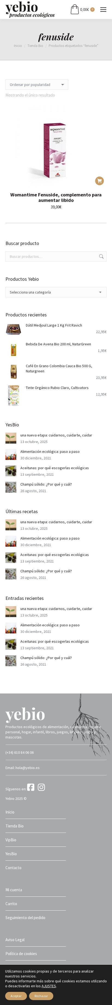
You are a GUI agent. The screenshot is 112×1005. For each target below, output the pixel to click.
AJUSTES (49, 985)
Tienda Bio (14, 825)
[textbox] (30, 292)
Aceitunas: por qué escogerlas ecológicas (54, 467)
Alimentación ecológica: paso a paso (50, 451)
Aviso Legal (14, 939)
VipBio (10, 839)
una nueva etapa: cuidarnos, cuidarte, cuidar (56, 435)
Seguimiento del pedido (25, 917)
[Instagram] (42, 788)
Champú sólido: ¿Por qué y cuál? (46, 484)
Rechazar (41, 996)
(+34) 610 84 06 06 (19, 752)
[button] (99, 181)
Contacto (13, 867)
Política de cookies (21, 953)
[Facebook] (32, 788)
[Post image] (10, 438)
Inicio (9, 812)
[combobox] (56, 292)
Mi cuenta (13, 889)
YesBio (11, 853)
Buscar (101, 256)
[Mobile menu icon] (103, 9)
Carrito (11, 903)
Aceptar (16, 996)
